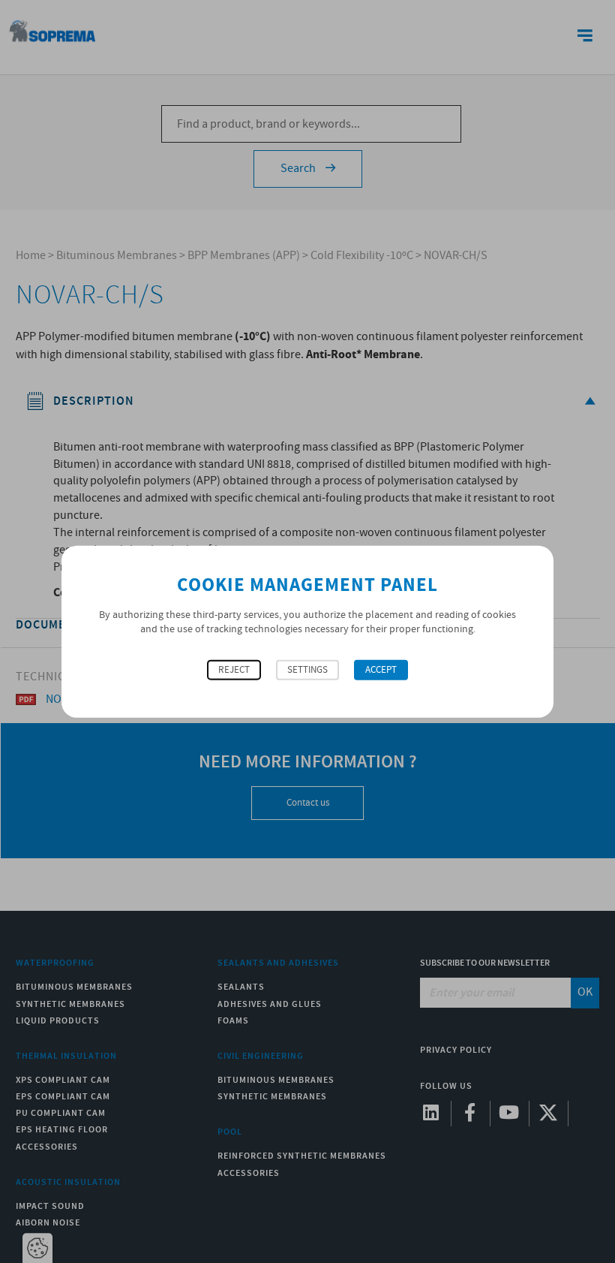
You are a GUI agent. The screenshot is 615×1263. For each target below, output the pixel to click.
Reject (234, 669)
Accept (381, 669)
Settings (307, 669)
